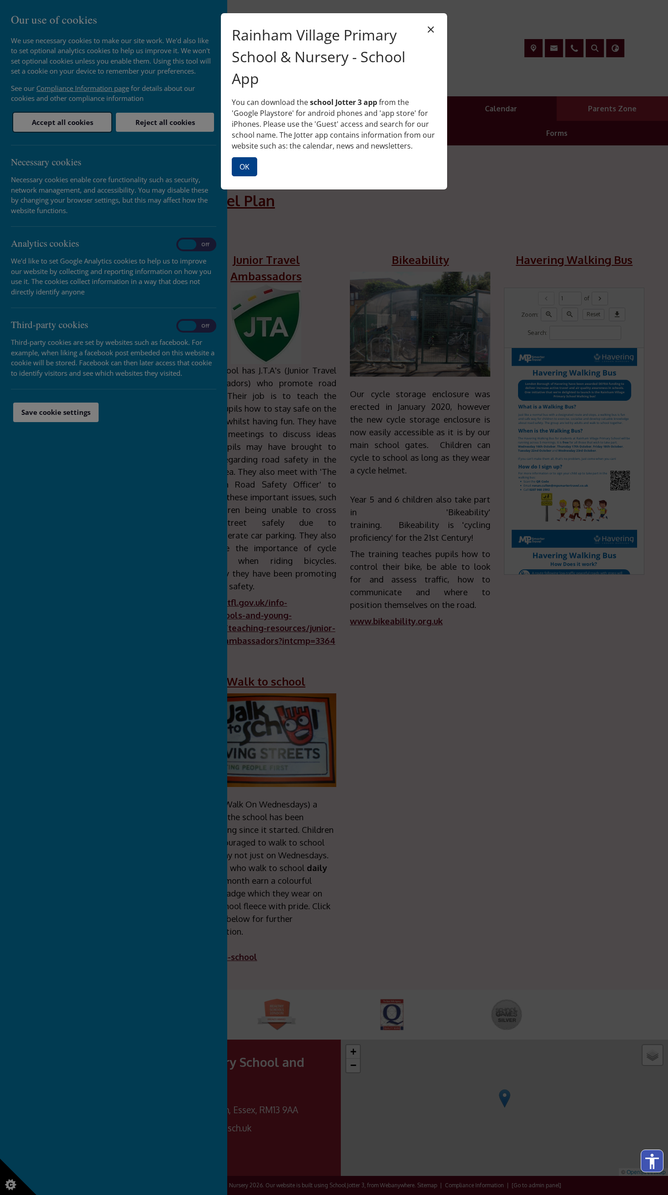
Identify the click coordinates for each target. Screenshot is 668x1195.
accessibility (652, 1161)
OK (244, 167)
